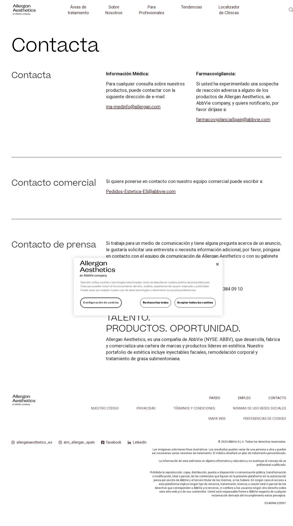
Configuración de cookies (101, 302)
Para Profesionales (151, 10)
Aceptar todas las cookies (195, 302)
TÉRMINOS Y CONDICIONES (194, 408)
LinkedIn (139, 442)
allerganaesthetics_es (34, 442)
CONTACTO (277, 398)
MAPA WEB (217, 419)
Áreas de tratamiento (78, 10)
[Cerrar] (217, 264)
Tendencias (191, 7)
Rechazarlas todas (156, 302)
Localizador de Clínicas (229, 10)
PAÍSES (214, 398)
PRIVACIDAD (146, 408)
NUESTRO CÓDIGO (105, 408)
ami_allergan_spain (79, 442)
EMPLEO (244, 398)
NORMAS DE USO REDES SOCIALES (259, 408)
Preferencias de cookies (264, 419)
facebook (113, 442)
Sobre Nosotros (113, 10)
